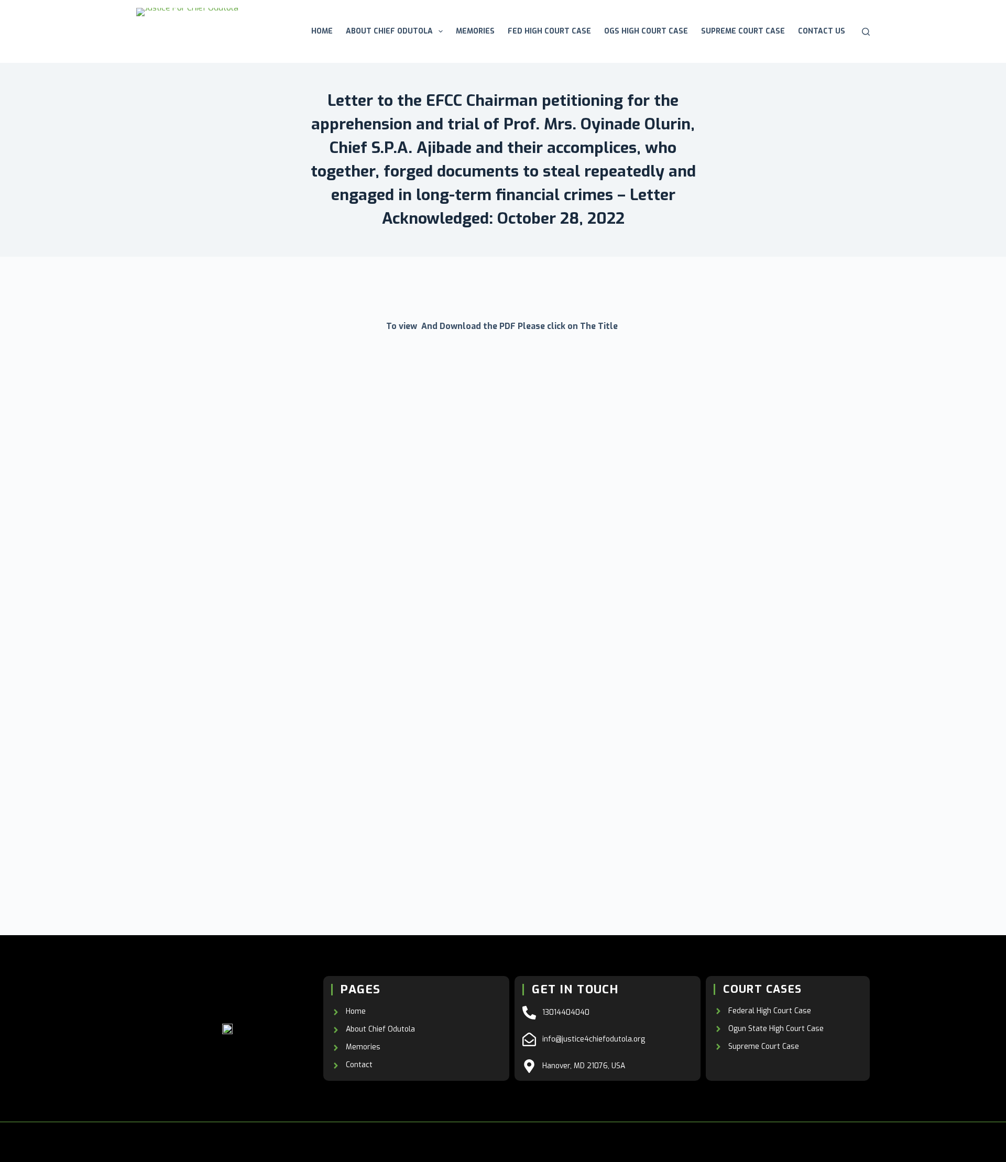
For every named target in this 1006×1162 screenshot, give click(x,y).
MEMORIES (475, 31)
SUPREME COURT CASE (743, 31)
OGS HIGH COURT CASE (646, 31)
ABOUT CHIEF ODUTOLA (389, 31)
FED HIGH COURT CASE (549, 31)
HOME (322, 31)
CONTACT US (821, 31)
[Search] (866, 32)
